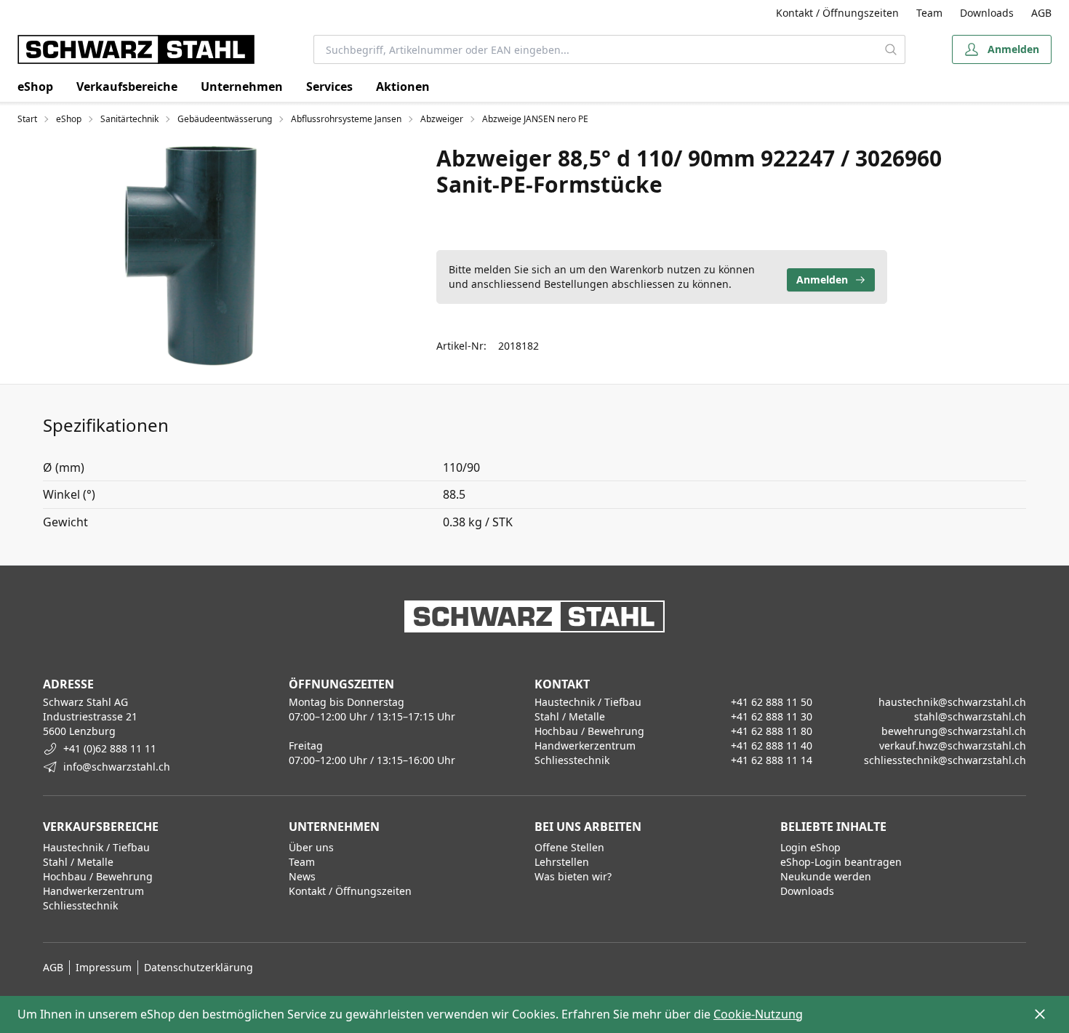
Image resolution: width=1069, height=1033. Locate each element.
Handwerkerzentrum (93, 891)
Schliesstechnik (80, 905)
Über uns (311, 847)
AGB (1041, 13)
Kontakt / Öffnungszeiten (837, 13)
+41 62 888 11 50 (771, 702)
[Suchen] (891, 49)
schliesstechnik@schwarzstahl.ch (945, 760)
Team (929, 13)
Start (27, 119)
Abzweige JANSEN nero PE (535, 119)
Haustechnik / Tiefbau (96, 847)
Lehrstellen (561, 862)
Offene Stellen (569, 847)
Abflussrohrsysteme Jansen (346, 119)
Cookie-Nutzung (758, 1014)
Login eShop (810, 847)
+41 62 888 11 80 (771, 731)
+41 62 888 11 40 (771, 745)
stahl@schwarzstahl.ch (970, 716)
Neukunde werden (825, 876)
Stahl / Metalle (78, 862)
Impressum (104, 967)
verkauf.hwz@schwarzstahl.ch (952, 745)
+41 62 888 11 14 (771, 760)
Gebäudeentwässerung (224, 119)
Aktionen (403, 87)
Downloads (987, 13)
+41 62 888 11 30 (771, 716)
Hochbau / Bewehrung (98, 876)
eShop (35, 87)
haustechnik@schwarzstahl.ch (952, 702)
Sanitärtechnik (129, 119)
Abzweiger (441, 119)
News (302, 876)
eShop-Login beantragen (841, 862)
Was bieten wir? (573, 876)
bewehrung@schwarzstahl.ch (953, 731)
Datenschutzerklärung (198, 967)
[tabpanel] (190, 255)
